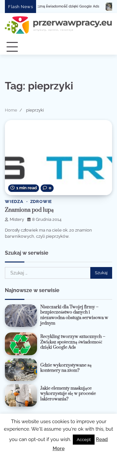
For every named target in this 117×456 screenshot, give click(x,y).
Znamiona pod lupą (29, 210)
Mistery (17, 219)
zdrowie (41, 201)
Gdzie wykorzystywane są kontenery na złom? (66, 368)
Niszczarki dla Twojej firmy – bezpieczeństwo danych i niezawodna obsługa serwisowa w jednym (74, 315)
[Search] (104, 47)
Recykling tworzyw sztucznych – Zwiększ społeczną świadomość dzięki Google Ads (72, 342)
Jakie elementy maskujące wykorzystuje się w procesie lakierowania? (68, 393)
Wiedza (14, 201)
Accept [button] (84, 439)
